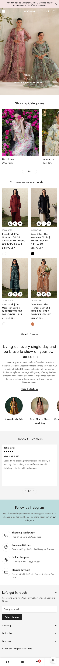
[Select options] (10, 223)
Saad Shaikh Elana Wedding (40, 421)
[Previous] (25, 171)
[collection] (13, 405)
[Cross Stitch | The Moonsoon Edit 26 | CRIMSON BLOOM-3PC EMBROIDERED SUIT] (15, 207)
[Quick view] (20, 223)
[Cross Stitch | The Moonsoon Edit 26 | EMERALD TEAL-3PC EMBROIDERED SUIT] (15, 278)
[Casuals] (20, 132)
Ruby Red (4, 253)
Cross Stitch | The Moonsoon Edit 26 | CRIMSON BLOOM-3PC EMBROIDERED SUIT (13, 238)
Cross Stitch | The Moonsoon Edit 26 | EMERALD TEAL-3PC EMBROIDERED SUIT (12, 309)
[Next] (34, 171)
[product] (7, 662)
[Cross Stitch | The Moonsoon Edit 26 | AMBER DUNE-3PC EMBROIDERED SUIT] (44, 278)
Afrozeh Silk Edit (14, 419)
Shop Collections (29, 388)
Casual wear (8, 159)
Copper (32, 324)
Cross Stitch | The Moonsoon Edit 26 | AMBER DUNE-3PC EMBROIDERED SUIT (41, 309)
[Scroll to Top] (54, 651)
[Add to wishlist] (15, 223)
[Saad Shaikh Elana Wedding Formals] (39, 405)
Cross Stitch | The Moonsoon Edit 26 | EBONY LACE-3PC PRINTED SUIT (40, 238)
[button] (54, 11)
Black (32, 253)
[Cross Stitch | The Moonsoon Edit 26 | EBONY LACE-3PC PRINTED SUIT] (44, 207)
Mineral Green (4, 324)
